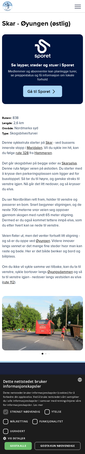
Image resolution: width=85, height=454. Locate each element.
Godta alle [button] (18, 446)
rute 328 (22, 153)
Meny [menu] (78, 6)
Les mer (38, 405)
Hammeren (43, 153)
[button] (78, 6)
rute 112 (8, 282)
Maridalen (34, 148)
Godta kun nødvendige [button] (57, 446)
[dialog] (42, 414)
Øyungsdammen (60, 272)
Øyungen (43, 241)
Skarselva (69, 163)
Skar (49, 142)
